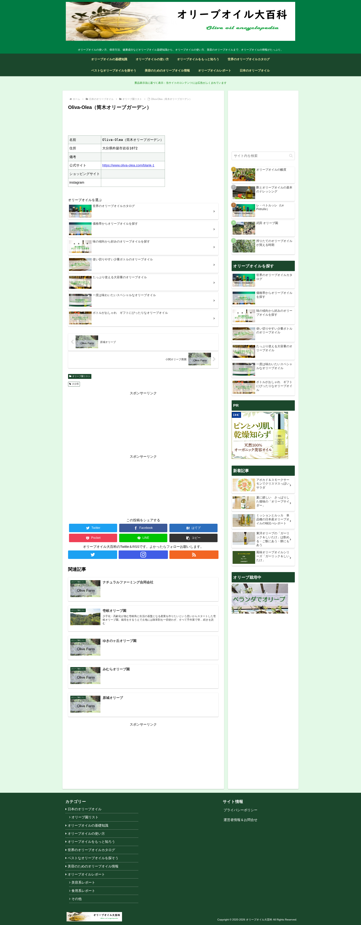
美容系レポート (83, 882)
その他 (76, 899)
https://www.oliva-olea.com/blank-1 (128, 165)
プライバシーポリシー (240, 810)
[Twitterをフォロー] (92, 554)
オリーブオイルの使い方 (86, 833)
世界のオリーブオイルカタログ (91, 850)
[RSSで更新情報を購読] (193, 554)
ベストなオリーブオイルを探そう (93, 858)
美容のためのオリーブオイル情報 (93, 866)
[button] (193, 538)
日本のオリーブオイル (85, 809)
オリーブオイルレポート (86, 874)
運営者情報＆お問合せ (240, 820)
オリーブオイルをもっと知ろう (91, 842)
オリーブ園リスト (81, 376)
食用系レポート (83, 891)
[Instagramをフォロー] (143, 554)
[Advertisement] (143, 122)
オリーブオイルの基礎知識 (88, 825)
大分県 (75, 384)
